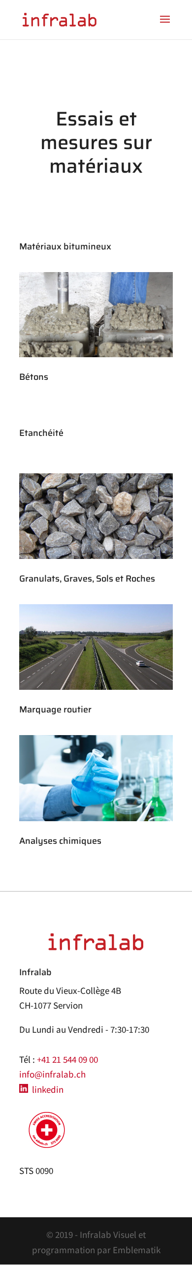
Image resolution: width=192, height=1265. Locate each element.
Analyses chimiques (60, 841)
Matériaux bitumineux (65, 246)
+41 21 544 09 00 (67, 1059)
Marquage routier (55, 709)
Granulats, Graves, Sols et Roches (87, 579)
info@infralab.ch (52, 1074)
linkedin (46, 1089)
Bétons (33, 377)
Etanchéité (41, 433)
